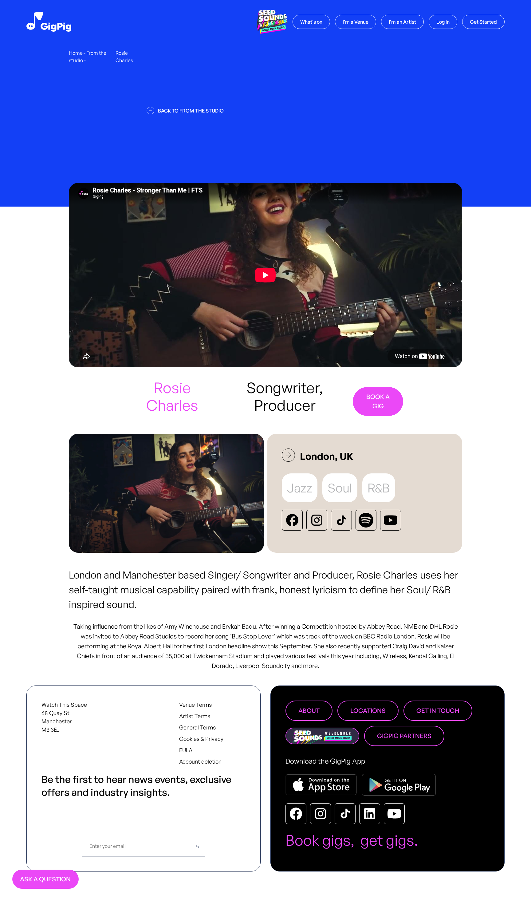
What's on (311, 22)
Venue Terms (195, 704)
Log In (443, 22)
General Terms (197, 727)
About (309, 710)
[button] (355, 22)
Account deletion (200, 761)
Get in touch (437, 710)
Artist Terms (194, 716)
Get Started (483, 22)
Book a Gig (378, 401)
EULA (185, 750)
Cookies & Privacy (201, 738)
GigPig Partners (404, 736)
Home (76, 53)
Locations (368, 710)
